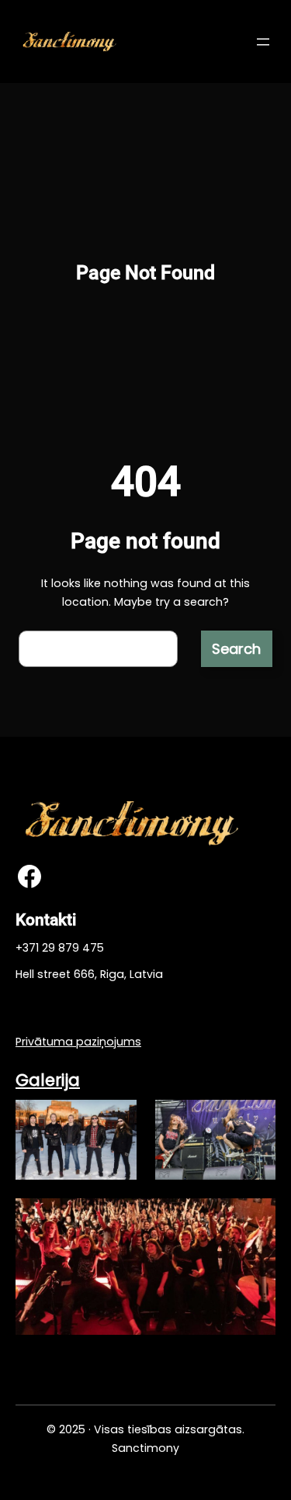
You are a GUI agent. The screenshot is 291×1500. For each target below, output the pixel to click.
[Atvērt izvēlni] (263, 42)
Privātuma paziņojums (78, 1041)
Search (236, 648)
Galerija (48, 1080)
